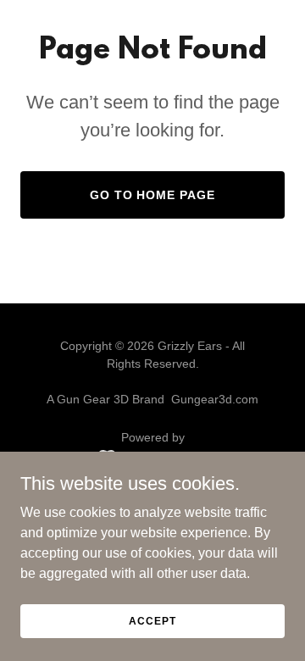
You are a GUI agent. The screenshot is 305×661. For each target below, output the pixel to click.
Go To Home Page (153, 195)
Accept (152, 620)
